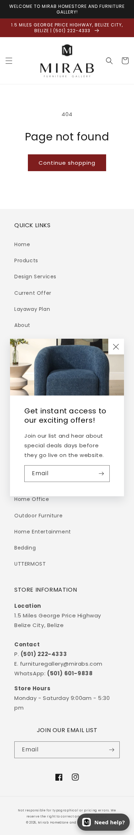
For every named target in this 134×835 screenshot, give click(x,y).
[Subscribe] (101, 473)
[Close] (116, 346)
